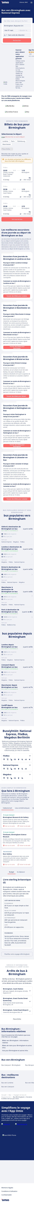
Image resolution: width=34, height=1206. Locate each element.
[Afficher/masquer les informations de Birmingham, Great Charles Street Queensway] (30, 1001)
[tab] (7, 808)
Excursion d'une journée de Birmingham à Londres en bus (16, 257)
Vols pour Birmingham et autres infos (15, 1051)
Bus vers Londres (7, 1083)
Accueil (3, 1095)
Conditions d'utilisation (9, 1191)
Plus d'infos (6, 149)
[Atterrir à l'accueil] (5, 2)
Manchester (7, 144)
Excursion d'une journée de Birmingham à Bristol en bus (16, 357)
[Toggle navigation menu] (31, 2)
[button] (10, 30)
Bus (10, 1095)
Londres (5, 141)
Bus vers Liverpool (7, 1087)
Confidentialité (6, 1195)
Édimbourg (21, 141)
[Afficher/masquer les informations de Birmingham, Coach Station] (30, 991)
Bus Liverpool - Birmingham (10, 1065)
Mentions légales (7, 1188)
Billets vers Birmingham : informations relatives (15, 1042)
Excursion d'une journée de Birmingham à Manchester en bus (16, 308)
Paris (13, 141)
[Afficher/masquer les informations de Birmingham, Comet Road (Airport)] (30, 1011)
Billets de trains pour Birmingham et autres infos (17, 1047)
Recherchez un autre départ (15, 137)
